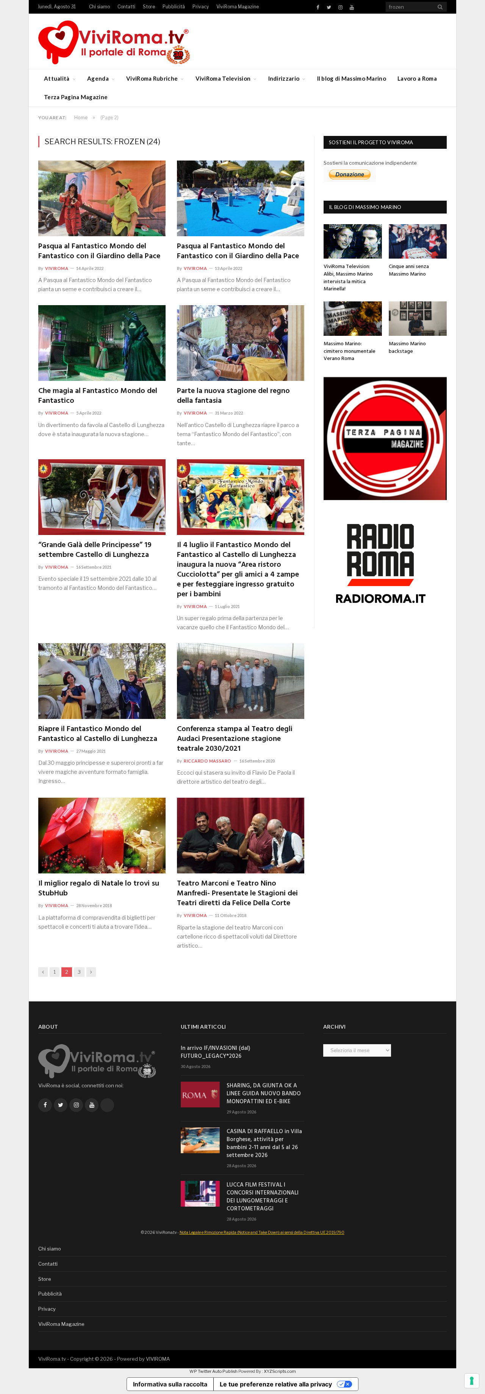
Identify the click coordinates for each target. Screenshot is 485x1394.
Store (149, 6)
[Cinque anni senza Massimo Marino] (418, 241)
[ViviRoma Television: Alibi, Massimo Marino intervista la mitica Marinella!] (353, 241)
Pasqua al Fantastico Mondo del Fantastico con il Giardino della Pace (99, 251)
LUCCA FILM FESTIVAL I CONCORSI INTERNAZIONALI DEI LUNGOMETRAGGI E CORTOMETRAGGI (263, 1197)
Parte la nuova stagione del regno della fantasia (233, 396)
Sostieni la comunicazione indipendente (370, 163)
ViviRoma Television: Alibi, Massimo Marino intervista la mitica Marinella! (348, 277)
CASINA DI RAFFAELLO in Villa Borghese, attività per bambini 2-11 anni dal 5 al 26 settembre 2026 (264, 1144)
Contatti (126, 6)
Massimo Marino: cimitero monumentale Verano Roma (349, 351)
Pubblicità (174, 6)
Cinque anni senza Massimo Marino (409, 270)
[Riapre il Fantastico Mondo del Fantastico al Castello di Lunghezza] (102, 681)
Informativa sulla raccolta (170, 1384)
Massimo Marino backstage (407, 348)
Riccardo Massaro (208, 760)
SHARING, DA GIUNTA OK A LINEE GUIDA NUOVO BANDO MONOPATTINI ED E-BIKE (264, 1094)
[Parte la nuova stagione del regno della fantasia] (240, 343)
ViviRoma (56, 268)
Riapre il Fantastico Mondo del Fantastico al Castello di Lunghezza (97, 734)
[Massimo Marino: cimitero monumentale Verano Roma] (353, 318)
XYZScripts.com (280, 1371)
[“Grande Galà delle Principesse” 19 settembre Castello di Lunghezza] (102, 497)
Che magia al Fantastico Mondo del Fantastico (97, 396)
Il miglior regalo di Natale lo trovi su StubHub (98, 889)
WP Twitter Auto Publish (213, 1371)
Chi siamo (99, 6)
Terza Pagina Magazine (76, 97)
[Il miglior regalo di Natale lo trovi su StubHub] (102, 835)
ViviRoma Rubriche (152, 78)
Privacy (200, 6)
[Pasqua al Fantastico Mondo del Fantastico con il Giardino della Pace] (102, 198)
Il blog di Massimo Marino (351, 78)
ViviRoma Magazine (237, 6)
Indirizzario (284, 78)
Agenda (98, 78)
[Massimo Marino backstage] (418, 318)
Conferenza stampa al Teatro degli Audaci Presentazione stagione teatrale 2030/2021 (235, 739)
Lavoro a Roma (417, 78)
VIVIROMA (158, 1359)
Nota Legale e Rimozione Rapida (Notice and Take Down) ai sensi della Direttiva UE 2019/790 (262, 1232)
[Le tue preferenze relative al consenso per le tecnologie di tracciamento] (472, 1381)
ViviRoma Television (223, 78)
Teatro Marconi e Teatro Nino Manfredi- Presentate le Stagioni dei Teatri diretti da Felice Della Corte (237, 893)
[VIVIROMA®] (114, 41)
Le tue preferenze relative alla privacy (276, 1384)
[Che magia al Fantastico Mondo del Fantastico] (102, 343)
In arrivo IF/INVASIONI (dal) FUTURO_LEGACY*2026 (215, 1052)
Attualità (57, 78)
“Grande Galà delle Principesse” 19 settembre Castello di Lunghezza (95, 550)
